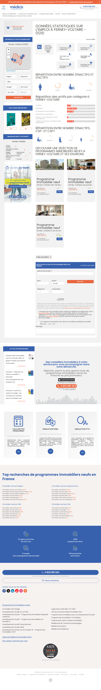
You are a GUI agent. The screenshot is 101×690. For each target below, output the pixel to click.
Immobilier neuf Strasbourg (62, 512)
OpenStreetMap (10, 71)
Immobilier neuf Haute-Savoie (63, 494)
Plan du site (64, 674)
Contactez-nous (67, 380)
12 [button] (14, 60)
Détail (59, 192)
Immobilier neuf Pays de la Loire (14, 499)
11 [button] (12, 59)
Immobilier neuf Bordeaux (12, 510)
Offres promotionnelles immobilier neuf (66, 612)
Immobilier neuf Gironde (61, 492)
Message (39, 326)
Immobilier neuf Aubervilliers (62, 516)
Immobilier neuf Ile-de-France (14, 490)
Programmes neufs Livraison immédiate (66, 620)
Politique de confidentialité (37, 674)
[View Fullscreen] (8, 56)
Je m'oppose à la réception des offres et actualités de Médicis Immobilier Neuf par (65, 323)
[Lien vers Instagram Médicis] (21, 591)
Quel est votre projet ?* (44, 271)
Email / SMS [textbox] (51, 324)
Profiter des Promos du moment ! (81, 2)
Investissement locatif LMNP (13, 627)
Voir (18, 452)
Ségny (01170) (8, 153)
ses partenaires (44, 313)
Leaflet (9, 69)
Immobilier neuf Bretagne (12, 497)
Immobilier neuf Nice (60, 518)
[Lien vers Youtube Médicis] (17, 591)
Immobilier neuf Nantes (11, 516)
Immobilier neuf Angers (61, 510)
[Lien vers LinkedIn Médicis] (12, 591)
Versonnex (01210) (20, 153)
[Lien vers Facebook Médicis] (4, 591)
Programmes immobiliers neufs (16, 605)
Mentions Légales (22, 674)
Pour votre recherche (17, 27)
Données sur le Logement (65, 48)
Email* (54, 280)
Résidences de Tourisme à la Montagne (66, 623)
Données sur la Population (86, 65)
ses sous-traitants (52, 316)
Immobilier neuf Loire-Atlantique (64, 499)
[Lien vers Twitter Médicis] (8, 591)
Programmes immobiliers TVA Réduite (66, 618)
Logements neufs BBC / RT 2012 (63, 609)
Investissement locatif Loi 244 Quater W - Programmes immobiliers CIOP (23, 631)
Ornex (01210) (8, 146)
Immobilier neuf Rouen (60, 514)
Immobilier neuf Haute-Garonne (64, 497)
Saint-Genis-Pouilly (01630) (13, 156)
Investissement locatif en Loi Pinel (15, 612)
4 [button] (21, 58)
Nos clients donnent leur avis (15, 641)
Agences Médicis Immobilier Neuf (16, 637)
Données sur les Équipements (64, 57)
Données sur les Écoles (85, 48)
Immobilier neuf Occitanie (12, 496)
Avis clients (73, 674)
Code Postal (56, 289)
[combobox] (11, 76)
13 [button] (23, 56)
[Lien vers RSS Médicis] (25, 591)
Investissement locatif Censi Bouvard (16, 624)
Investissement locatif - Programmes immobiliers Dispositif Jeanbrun (25, 615)
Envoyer (80, 282)
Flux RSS (81, 674)
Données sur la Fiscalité (65, 66)
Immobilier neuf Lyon (10, 518)
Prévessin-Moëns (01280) (12, 149)
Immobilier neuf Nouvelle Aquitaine (15, 494)
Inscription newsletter (87, 265)
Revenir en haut (50, 680)
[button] (8, 49)
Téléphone (40, 289)
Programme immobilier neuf (49, 183)
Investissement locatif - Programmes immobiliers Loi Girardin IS (22, 620)
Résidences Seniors (58, 626)
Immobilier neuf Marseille (61, 508)
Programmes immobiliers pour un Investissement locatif (73, 615)
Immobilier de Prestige (11, 609)
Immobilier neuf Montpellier (12, 512)
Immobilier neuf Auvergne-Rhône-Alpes (17, 492)
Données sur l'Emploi (85, 56)
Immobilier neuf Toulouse (12, 508)
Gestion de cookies (53, 674)
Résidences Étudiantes (60, 629)
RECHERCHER (18, 97)
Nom (38, 280)
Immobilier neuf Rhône (61, 490)
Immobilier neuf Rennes (11, 514)
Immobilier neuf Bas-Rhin (61, 496)
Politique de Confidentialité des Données (77, 308)
